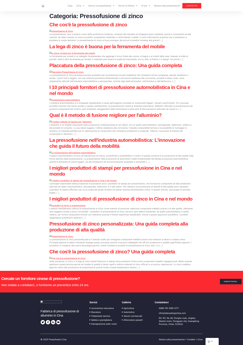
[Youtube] (58, 322)
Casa (70, 5)
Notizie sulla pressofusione (167, 5)
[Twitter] (42, 322)
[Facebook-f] (48, 322)
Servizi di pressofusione (99, 5)
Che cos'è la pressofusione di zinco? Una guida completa (112, 251)
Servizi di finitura (126, 5)
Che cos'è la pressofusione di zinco (88, 24)
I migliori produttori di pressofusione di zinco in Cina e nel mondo (121, 199)
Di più (144, 5)
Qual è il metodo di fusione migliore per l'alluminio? (105, 115)
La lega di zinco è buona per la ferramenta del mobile (107, 46)
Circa (78, 5)
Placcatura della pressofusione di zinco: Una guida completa (115, 65)
